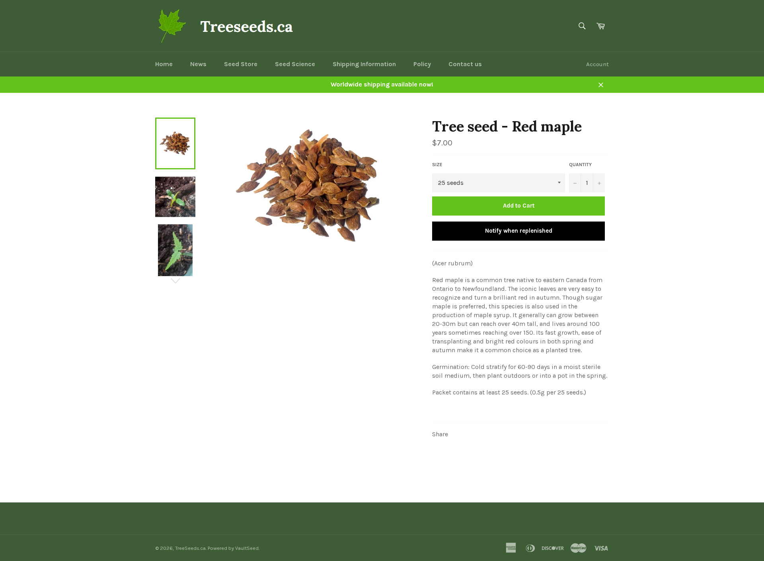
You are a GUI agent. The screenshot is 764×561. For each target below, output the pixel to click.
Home (164, 64)
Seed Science (295, 64)
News (198, 64)
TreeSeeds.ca (190, 548)
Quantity (580, 164)
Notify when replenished (518, 230)
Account (597, 64)
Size (437, 164)
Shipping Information (364, 64)
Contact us (465, 64)
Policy (422, 64)
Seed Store (240, 64)
